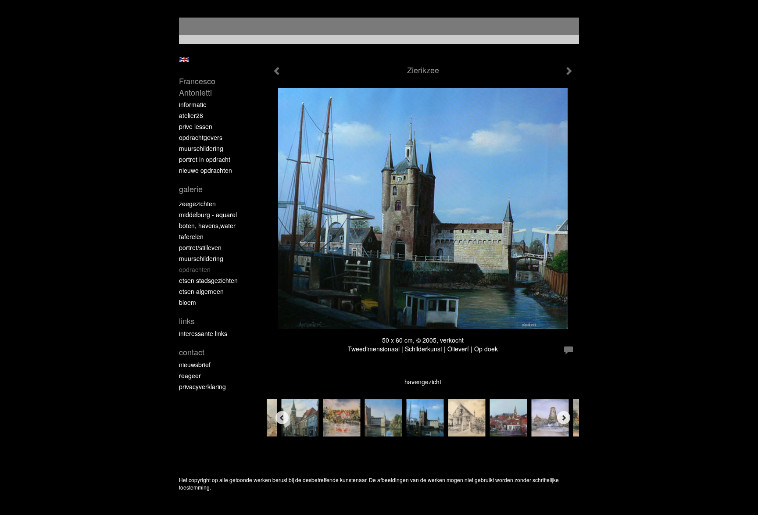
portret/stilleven (200, 247)
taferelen (191, 236)
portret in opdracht (204, 159)
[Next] (563, 417)
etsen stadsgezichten (208, 280)
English (184, 59)
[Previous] (282, 417)
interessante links (203, 333)
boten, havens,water (207, 225)
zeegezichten (197, 203)
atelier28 (191, 115)
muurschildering (201, 148)
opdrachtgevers (200, 137)
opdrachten (195, 269)
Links (187, 320)
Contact (191, 352)
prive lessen (195, 126)
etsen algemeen (201, 291)
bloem (187, 302)
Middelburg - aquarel (208, 214)
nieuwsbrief (195, 364)
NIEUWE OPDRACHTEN (205, 170)
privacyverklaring (202, 386)
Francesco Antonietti (197, 86)
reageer (190, 375)
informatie (193, 104)
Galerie (191, 188)
